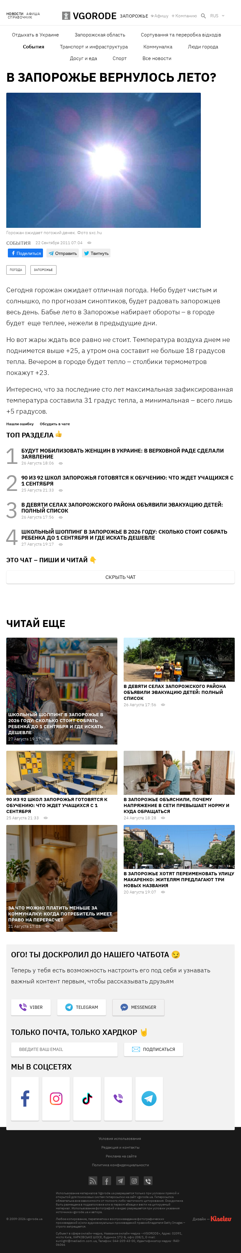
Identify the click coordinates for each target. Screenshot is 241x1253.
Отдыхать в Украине (35, 34)
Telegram (87, 1007)
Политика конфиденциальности (120, 1164)
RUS (214, 16)
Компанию (186, 16)
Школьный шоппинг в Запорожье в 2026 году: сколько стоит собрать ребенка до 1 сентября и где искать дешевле (124, 534)
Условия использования (120, 1138)
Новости (14, 14)
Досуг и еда (83, 58)
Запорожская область (100, 34)
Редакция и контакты (120, 1147)
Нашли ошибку (20, 424)
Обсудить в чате (55, 424)
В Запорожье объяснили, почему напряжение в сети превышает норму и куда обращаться (176, 805)
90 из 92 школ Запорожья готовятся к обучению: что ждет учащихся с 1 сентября (127, 480)
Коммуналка (157, 46)
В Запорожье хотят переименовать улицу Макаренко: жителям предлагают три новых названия (179, 879)
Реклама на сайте (121, 1156)
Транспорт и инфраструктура (94, 46)
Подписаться (159, 1049)
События (33, 46)
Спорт (120, 58)
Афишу (161, 16)
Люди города (203, 46)
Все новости (156, 58)
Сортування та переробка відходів (181, 34)
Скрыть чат (120, 577)
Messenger (143, 1007)
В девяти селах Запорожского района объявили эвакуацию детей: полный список (122, 507)
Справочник (20, 17)
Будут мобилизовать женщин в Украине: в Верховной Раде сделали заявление (122, 453)
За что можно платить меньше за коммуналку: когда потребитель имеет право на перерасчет (60, 914)
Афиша (33, 14)
